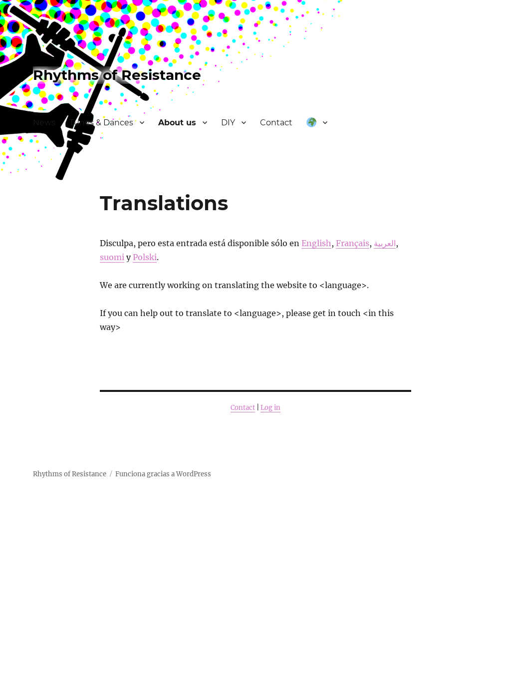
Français (352, 243)
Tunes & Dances (101, 122)
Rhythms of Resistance (117, 74)
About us (177, 122)
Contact (276, 122)
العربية (385, 243)
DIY (228, 122)
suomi (112, 257)
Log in (270, 407)
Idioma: (316, 123)
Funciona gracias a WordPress (163, 474)
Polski (145, 257)
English (316, 243)
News (44, 122)
